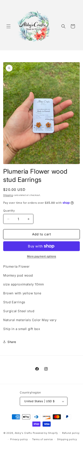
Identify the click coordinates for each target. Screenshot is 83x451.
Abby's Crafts (23, 432)
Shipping (8, 195)
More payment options (41, 256)
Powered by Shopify (45, 432)
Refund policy (71, 432)
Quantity (9, 210)
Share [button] (11, 342)
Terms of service (42, 439)
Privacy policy (19, 439)
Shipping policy (67, 439)
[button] (8, 26)
